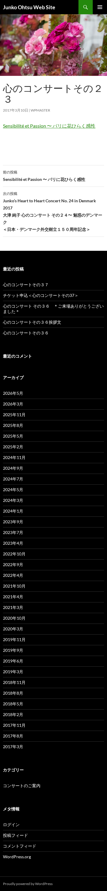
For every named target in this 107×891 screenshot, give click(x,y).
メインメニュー (100, 7)
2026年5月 (13, 393)
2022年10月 (14, 553)
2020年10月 (14, 618)
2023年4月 (13, 543)
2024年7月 (13, 478)
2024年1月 (13, 510)
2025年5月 (13, 436)
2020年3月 (13, 628)
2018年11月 (14, 682)
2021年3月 (13, 607)
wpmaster (40, 110)
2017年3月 (13, 746)
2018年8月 (13, 693)
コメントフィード (19, 845)
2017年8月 (13, 735)
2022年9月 (13, 564)
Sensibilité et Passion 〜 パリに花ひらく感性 (49, 126)
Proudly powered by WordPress (28, 883)
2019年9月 (13, 650)
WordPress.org (17, 856)
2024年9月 (13, 468)
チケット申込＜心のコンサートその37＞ (40, 295)
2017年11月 (14, 725)
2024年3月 (13, 500)
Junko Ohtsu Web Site (29, 7)
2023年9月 (13, 521)
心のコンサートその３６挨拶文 (32, 322)
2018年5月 (13, 703)
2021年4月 (13, 596)
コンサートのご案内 (21, 785)
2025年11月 (14, 414)
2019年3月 (13, 671)
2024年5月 (13, 489)
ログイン (11, 824)
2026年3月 (13, 403)
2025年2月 (13, 446)
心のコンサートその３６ (26, 332)
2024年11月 (14, 457)
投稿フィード (15, 835)
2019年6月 (13, 660)
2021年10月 (14, 585)
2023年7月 (13, 532)
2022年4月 (13, 575)
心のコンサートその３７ (26, 284)
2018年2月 (13, 714)
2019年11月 (14, 639)
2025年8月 (13, 425)
